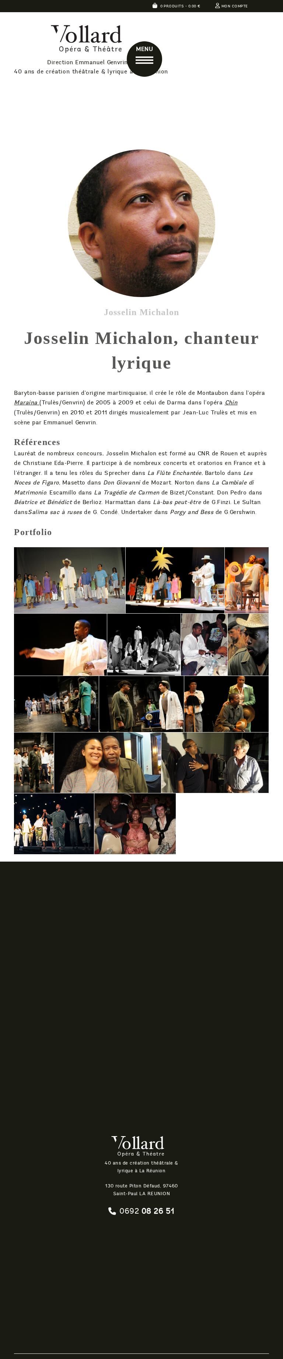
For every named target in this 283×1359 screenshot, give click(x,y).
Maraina (26, 402)
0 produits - (179, 6)
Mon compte (234, 6)
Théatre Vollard (69, 40)
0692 (146, 1211)
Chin (231, 402)
